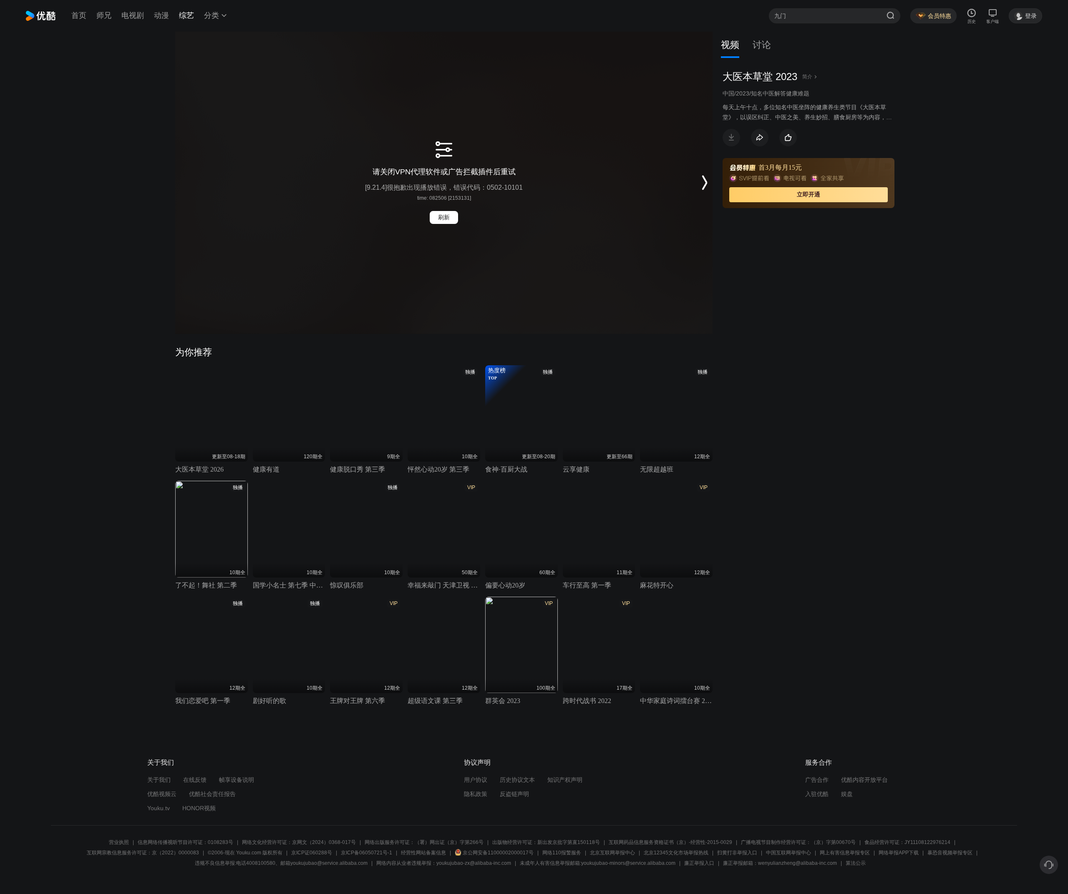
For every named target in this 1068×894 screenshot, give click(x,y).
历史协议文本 (517, 779)
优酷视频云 (161, 794)
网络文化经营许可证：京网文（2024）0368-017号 (299, 842)
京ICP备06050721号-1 (366, 853)
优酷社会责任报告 (212, 794)
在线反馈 (195, 779)
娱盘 (847, 794)
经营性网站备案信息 (423, 853)
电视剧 (132, 15)
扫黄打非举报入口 (737, 853)
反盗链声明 (514, 794)
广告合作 (817, 779)
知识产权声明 (564, 779)
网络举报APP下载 (899, 853)
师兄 (103, 15)
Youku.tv (158, 808)
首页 (78, 15)
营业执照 (119, 842)
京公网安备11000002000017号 (498, 853)
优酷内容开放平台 (864, 779)
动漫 (161, 15)
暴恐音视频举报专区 (949, 853)
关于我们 (159, 779)
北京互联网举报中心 (612, 853)
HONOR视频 (199, 808)
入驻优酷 (817, 794)
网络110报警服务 (561, 853)
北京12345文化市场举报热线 (676, 853)
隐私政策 (475, 794)
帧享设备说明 (236, 779)
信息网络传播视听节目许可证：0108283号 (185, 842)
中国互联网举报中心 (788, 853)
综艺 (186, 15)
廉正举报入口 (699, 863)
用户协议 (475, 779)
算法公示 (856, 863)
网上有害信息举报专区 (845, 853)
